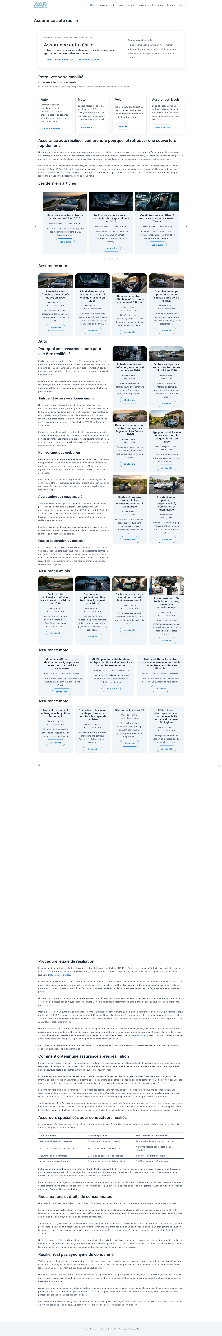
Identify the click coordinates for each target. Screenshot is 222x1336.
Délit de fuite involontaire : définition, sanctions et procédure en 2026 (55, 599)
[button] (184, 5)
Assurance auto (107, 5)
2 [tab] (104, 258)
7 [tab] (117, 258)
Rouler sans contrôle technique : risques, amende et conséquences (166, 603)
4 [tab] (109, 258)
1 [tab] (102, 258)
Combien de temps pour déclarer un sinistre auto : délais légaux (166, 296)
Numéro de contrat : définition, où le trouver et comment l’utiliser (129, 299)
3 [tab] (107, 258)
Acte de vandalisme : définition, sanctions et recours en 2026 (129, 367)
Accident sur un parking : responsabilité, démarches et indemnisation (166, 503)
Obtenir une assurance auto (59, 59)
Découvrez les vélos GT (129, 710)
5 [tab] (112, 258)
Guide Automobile (51, 128)
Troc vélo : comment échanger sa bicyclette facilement (55, 713)
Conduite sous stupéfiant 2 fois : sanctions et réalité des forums (157, 218)
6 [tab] (115, 258)
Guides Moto (86, 127)
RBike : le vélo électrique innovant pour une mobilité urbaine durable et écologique (166, 716)
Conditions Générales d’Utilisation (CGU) (125, 1329)
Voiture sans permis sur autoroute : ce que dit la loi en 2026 (166, 367)
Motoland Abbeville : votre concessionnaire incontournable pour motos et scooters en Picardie (160, 664)
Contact (85, 1329)
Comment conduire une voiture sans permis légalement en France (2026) (129, 430)
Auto (160, 5)
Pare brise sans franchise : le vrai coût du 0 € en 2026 (65, 217)
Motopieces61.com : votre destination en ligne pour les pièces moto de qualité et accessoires (61, 664)
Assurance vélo (146, 5)
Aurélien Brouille (55, 223)
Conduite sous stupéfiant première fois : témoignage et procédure (92, 599)
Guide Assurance (162, 127)
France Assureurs (139, 1035)
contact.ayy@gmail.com (165, 446)
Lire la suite (65, 241)
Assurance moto (127, 5)
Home (93, 5)
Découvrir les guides (89, 59)
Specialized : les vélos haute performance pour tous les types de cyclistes (93, 715)
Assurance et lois (175, 5)
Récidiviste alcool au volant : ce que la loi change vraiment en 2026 (111, 218)
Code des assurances (59, 975)
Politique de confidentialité (99, 1329)
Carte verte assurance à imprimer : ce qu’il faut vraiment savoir (129, 597)
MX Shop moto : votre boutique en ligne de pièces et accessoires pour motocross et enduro (111, 662)
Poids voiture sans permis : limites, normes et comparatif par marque (129, 502)
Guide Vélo (122, 126)
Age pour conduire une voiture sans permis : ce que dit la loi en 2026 (166, 437)
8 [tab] (120, 258)
